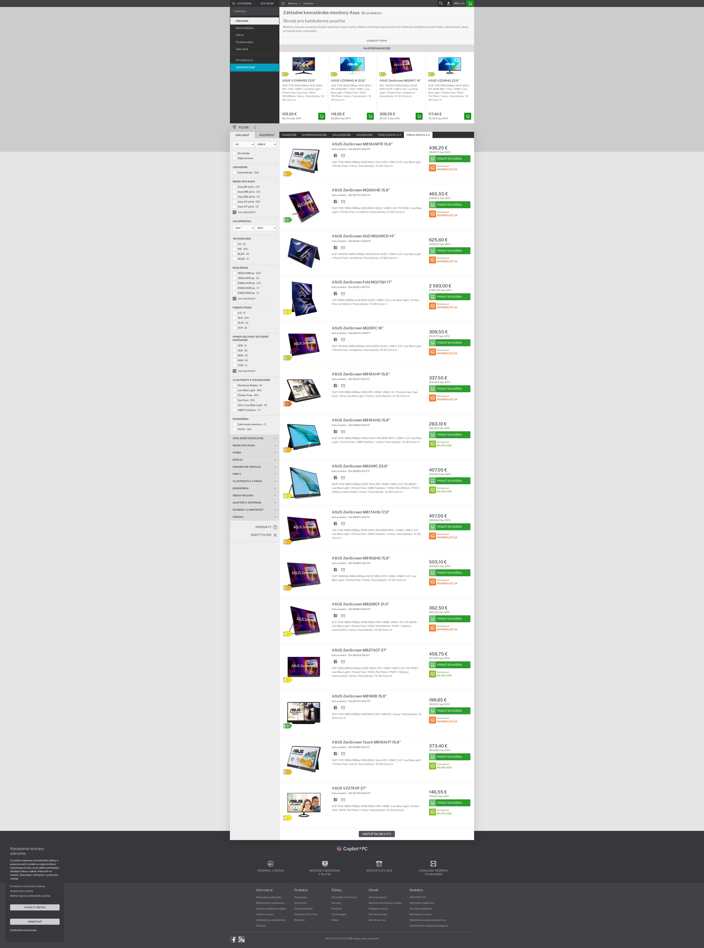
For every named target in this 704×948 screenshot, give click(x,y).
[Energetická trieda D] (287, 311)
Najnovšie (289, 134)
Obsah (373, 890)
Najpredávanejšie (314, 134)
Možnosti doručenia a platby (385, 902)
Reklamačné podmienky (270, 902)
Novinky (336, 902)
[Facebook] (233, 939)
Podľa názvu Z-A (418, 134)
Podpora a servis (378, 908)
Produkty (301, 890)
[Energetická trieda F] (287, 403)
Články (336, 890)
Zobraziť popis (377, 40)
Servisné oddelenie (421, 908)
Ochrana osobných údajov (271, 908)
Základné (308, 3)
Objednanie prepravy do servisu (428, 919)
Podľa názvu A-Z (389, 134)
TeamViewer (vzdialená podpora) (429, 925)
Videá (334, 919)
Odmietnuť (35, 921)
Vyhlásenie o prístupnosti (271, 919)
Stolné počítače (303, 908)
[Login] (448, 3)
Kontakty (416, 890)
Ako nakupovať (377, 897)
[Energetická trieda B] (287, 219)
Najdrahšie (364, 134)
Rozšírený (266, 135)
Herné (239, 34)
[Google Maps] (241, 939)
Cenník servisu (377, 919)
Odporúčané (245, 67)
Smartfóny (300, 902)
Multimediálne (245, 28)
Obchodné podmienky (269, 897)
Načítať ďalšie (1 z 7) (376, 833)
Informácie (264, 890)
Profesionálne (244, 42)
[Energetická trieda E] (287, 173)
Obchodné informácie (344, 897)
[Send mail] (343, 155)
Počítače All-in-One (305, 914)
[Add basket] (321, 116)
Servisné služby (378, 914)
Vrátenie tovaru (265, 914)
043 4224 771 (418, 897)
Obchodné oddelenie (422, 902)
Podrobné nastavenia (23, 930)
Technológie (338, 914)
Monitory (293, 3)
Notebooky (300, 897)
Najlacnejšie (341, 134)
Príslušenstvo (244, 60)
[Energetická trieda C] (285, 74)
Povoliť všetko (34, 907)
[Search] (441, 3)
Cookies (261, 925)
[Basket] (470, 3)
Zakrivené (242, 49)
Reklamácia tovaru (421, 914)
